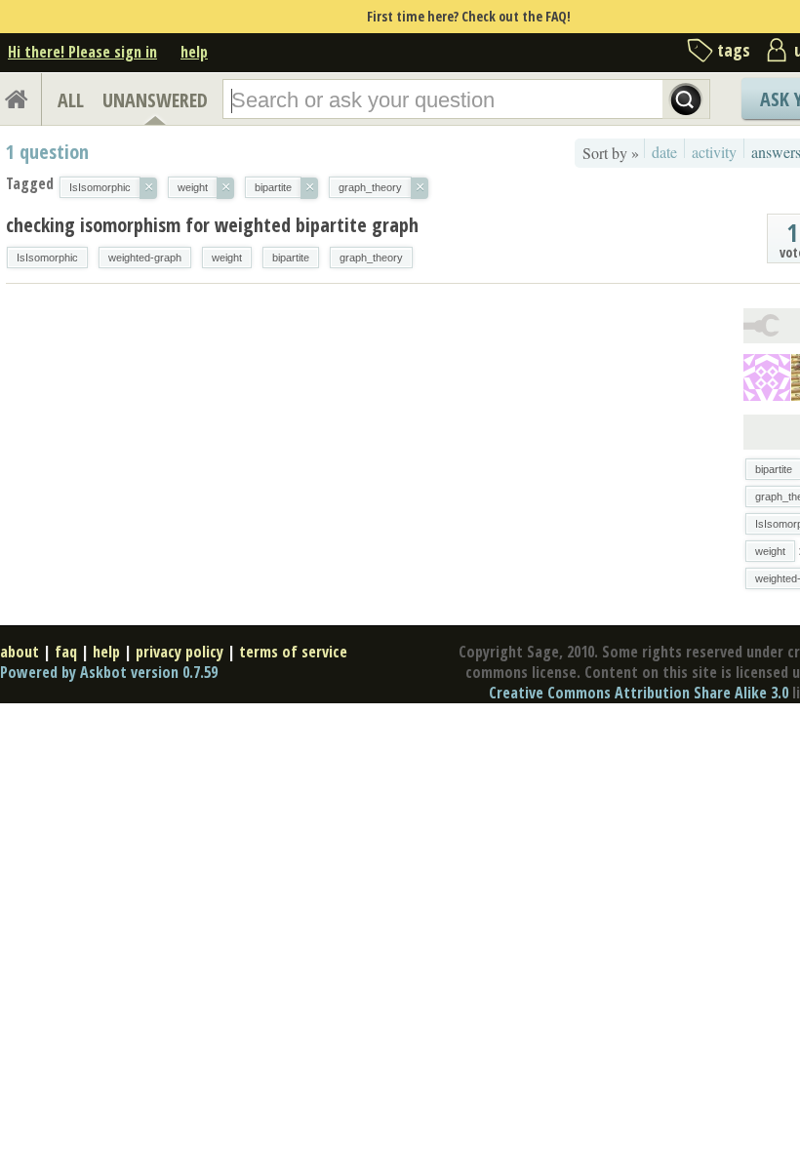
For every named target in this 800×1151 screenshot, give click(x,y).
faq (66, 651)
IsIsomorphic (47, 257)
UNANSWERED (155, 100)
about (19, 651)
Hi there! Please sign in (82, 51)
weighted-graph (144, 257)
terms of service (293, 651)
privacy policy (179, 651)
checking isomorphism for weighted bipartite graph (212, 225)
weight (227, 257)
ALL (71, 100)
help (194, 51)
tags (733, 49)
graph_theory (371, 257)
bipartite (290, 257)
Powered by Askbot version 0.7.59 (109, 672)
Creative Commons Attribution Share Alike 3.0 (638, 692)
